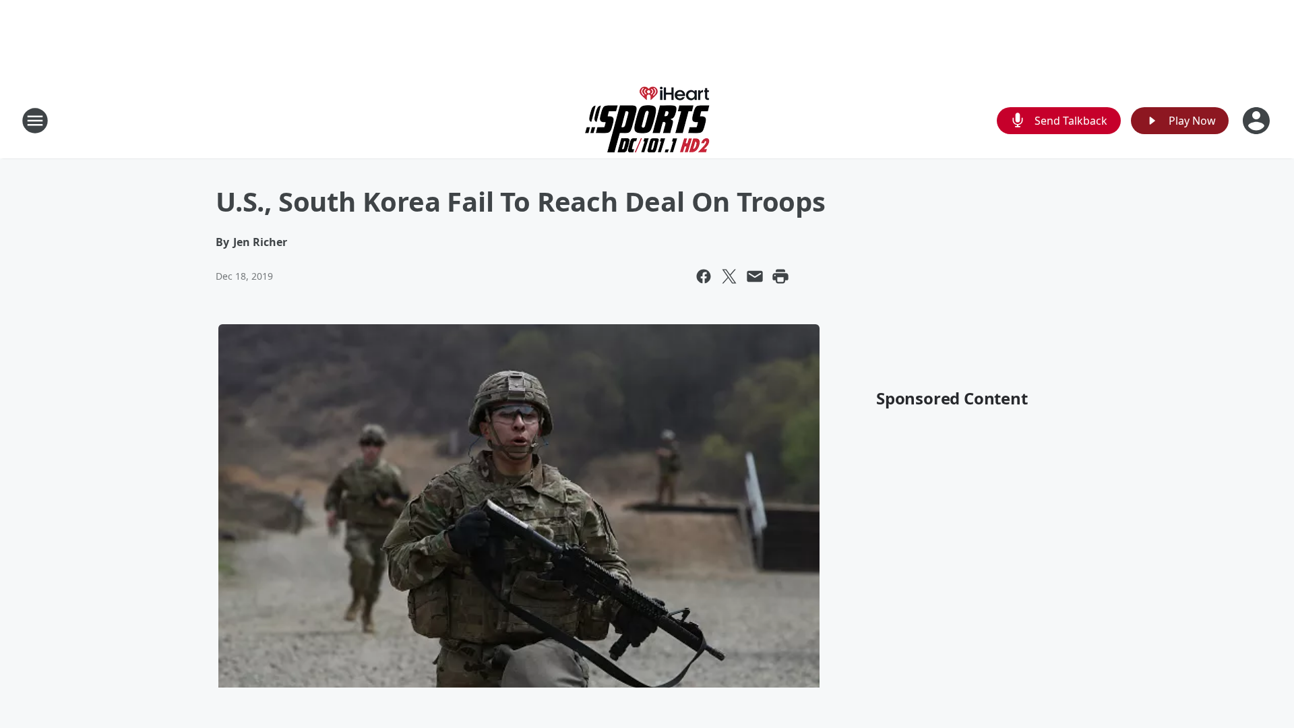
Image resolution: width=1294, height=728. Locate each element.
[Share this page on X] (729, 276)
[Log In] (1257, 120)
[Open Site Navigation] (35, 120)
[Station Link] (647, 120)
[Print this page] (780, 276)
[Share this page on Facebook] (703, 276)
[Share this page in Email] (754, 276)
